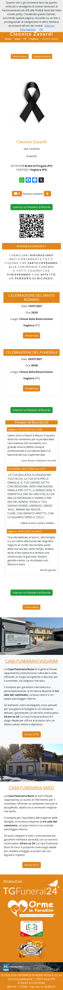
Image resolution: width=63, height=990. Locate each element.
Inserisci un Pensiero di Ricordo (32, 207)
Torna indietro (19, 56)
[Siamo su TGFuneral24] (31, 887)
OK (41, 29)
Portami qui (31, 335)
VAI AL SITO (31, 734)
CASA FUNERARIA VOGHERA (31, 661)
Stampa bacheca (42, 56)
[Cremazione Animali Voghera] (31, 908)
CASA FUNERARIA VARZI (31, 787)
